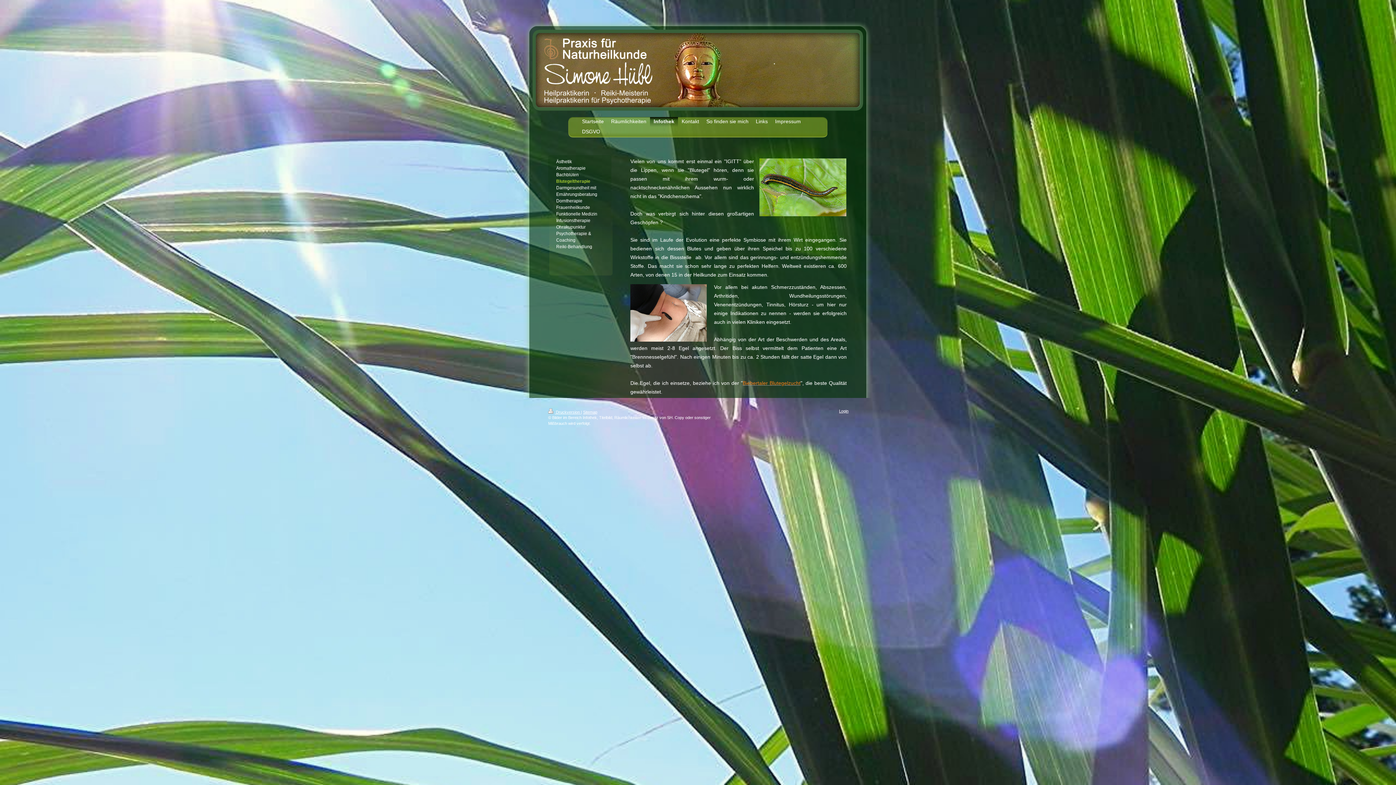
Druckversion (568, 412)
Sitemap (590, 412)
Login (844, 411)
